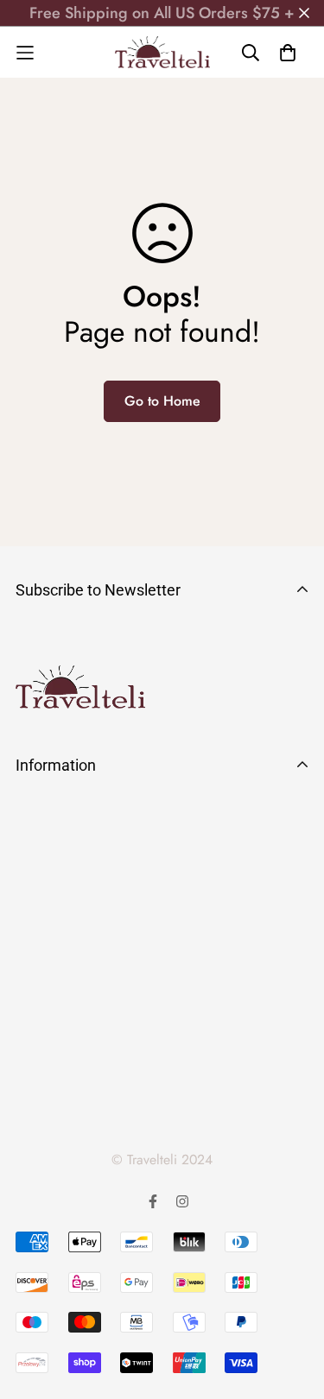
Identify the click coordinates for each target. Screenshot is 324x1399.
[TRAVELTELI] (162, 52)
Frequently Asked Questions (105, 845)
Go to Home (162, 401)
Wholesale (50, 1062)
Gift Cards (49, 1093)
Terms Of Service (71, 1031)
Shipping (45, 876)
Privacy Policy (61, 1000)
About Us (45, 813)
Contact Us (50, 969)
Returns (39, 907)
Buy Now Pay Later (76, 938)
